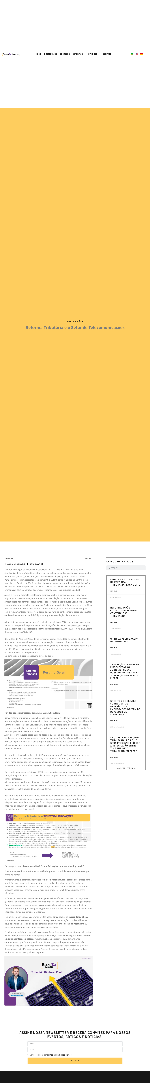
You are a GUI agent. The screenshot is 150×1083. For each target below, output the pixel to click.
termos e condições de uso (59, 1054)
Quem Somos (50, 54)
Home (38, 54)
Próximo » (131, 768)
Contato (107, 54)
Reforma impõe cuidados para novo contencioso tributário (123, 612)
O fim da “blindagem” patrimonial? (124, 640)
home (70, 321)
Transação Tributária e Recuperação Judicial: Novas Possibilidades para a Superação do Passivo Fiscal (125, 671)
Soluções (65, 54)
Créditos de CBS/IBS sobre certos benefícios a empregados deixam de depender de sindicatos (125, 707)
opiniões (78, 321)
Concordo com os (51, 1054)
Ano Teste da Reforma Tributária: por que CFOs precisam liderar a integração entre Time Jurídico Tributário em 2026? (125, 744)
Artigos (127, 561)
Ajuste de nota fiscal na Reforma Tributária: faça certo (125, 582)
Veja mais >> (114, 591)
